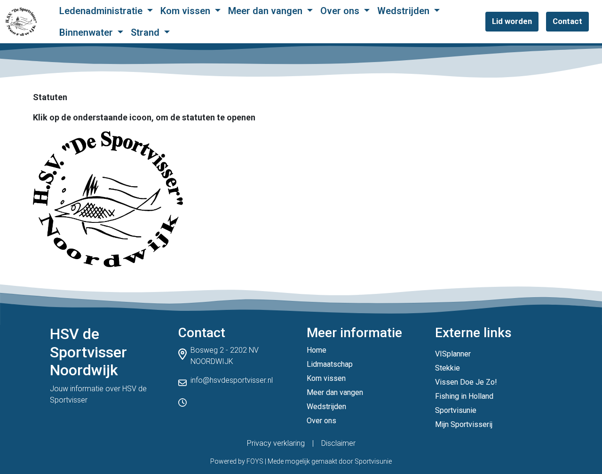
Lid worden (512, 21)
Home (316, 350)
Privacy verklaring (276, 443)
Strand (146, 32)
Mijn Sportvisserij (463, 424)
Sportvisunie (455, 410)
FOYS (254, 461)
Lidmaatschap (330, 364)
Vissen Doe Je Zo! (466, 382)
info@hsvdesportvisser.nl (231, 380)
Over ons (341, 10)
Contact (567, 21)
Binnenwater (87, 32)
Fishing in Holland (464, 396)
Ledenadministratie (102, 10)
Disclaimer (338, 443)
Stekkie (447, 367)
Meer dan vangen (266, 10)
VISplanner (453, 353)
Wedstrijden (404, 10)
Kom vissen (186, 10)
